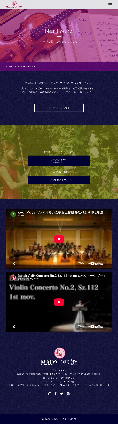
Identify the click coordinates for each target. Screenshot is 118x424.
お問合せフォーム (59, 179)
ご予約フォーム (59, 160)
